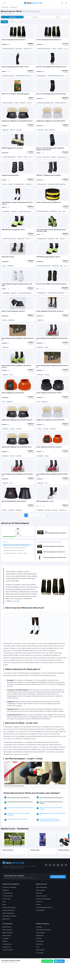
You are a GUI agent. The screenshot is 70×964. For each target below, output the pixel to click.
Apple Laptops (40, 890)
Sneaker (38, 904)
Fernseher (39, 927)
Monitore (38, 938)
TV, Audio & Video (7, 896)
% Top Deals (39, 953)
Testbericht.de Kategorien (11, 884)
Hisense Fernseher (41, 896)
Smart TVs (39, 901)
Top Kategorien (7, 923)
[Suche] (62, 3)
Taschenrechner (7, 944)
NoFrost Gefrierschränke (43, 899)
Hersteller (12, 21)
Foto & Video (6, 899)
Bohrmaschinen (7, 930)
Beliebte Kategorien (42, 923)
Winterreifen (40, 941)
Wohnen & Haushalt (8, 910)
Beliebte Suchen (41, 884)
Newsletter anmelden (58, 876)
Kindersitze (39, 944)
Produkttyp (22, 21)
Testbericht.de (5, 7)
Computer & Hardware (9, 887)
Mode (4, 904)
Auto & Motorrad (7, 893)
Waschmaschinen (7, 950)
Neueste (57, 17)
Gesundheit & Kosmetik (9, 916)
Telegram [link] (60, 961)
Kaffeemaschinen (7, 932)
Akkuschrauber (6, 927)
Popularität (12, 17)
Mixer (37, 947)
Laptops (4, 941)
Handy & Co (5, 890)
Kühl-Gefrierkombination (43, 930)
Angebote (35, 17)
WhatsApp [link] (48, 961)
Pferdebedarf (13, 7)
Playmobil (39, 893)
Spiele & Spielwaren (8, 913)
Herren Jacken (6, 935)
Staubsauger (40, 935)
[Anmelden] (66, 3)
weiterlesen (16, 601)
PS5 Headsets (40, 910)
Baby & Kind (6, 919)
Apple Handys (40, 950)
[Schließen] (67, 961)
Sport (4, 901)
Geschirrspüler (40, 932)
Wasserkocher (6, 947)
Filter (5, 21)
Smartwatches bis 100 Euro (44, 907)
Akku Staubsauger (41, 887)
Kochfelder (5, 938)
